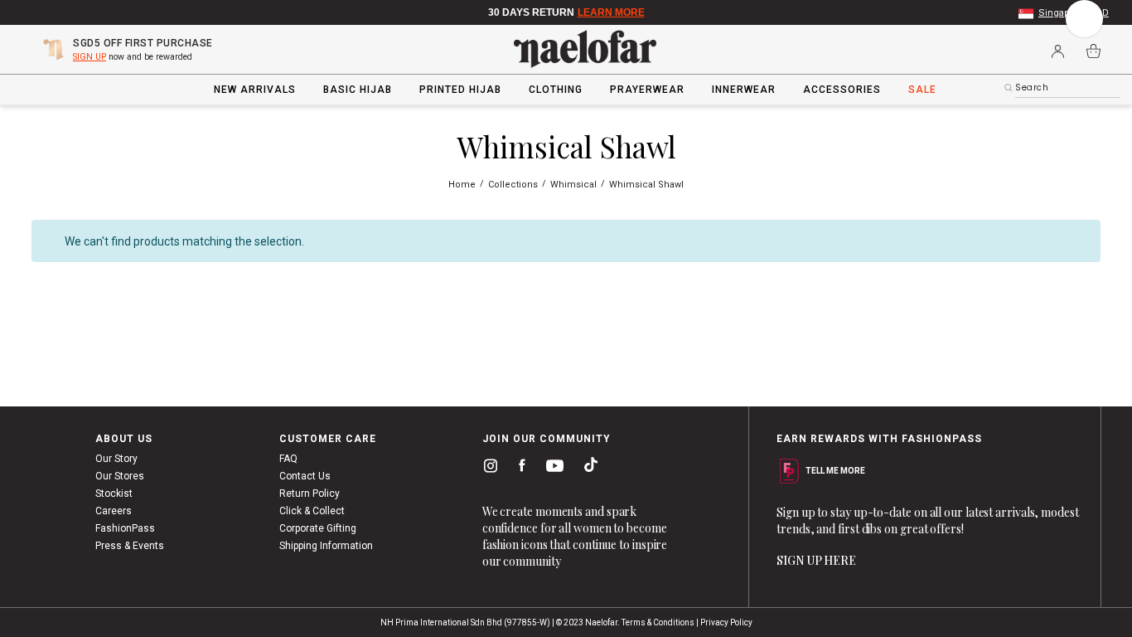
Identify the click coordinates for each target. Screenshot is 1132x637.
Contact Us (305, 476)
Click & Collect (312, 511)
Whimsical (574, 184)
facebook (518, 469)
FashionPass (125, 528)
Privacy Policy (726, 622)
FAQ (288, 458)
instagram (487, 469)
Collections (514, 184)
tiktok (586, 468)
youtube (551, 470)
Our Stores (119, 476)
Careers (113, 511)
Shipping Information (326, 546)
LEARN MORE (611, 12)
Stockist (114, 493)
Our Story (116, 458)
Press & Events (129, 546)
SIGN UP (89, 56)
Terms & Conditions (658, 622)
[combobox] (1067, 88)
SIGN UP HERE (816, 560)
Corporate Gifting (317, 528)
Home (463, 184)
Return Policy (309, 493)
